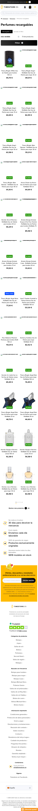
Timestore (5, 18)
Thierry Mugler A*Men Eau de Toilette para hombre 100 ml (9, 73)
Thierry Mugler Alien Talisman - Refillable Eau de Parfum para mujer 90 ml (9, 185)
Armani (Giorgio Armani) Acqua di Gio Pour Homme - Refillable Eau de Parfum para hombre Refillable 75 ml (28, 224)
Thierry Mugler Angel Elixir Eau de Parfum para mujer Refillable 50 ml (28, 414)
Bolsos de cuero (18, 698)
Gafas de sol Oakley (18, 695)
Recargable (6, 32)
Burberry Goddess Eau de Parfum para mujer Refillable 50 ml (28, 340)
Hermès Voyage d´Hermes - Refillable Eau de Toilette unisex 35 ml (28, 452)
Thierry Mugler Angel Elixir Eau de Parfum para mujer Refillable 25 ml (9, 414)
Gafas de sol (18, 646)
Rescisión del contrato (18, 727)
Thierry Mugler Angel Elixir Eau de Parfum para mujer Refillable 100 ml (28, 377)
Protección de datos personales (18, 717)
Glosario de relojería (18, 747)
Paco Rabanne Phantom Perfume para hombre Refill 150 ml (9, 340)
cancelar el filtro (18, 31)
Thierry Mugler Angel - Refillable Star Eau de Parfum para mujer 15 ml (9, 110)
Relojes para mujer (18, 675)
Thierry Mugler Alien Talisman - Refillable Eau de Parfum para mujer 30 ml (28, 147)
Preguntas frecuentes (18, 744)
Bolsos (18, 650)
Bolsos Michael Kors (18, 701)
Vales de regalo (18, 659)
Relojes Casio (18, 679)
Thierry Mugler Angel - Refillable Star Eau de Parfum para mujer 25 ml (28, 73)
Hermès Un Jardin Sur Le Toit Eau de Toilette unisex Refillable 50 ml (9, 377)
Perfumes (12, 18)
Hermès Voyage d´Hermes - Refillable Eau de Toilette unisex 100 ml (9, 452)
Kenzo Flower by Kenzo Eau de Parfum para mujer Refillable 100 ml (28, 185)
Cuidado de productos (18, 740)
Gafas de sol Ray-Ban (18, 692)
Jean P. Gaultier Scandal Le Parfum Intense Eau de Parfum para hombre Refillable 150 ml (28, 301)
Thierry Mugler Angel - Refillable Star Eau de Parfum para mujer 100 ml (28, 110)
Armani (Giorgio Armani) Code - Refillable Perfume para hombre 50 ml (28, 263)
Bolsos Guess (18, 705)
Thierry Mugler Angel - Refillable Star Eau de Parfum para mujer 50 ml (9, 147)
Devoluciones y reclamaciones (18, 724)
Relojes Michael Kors (18, 682)
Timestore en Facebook (18, 777)
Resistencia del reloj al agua (19, 737)
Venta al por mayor (18, 757)
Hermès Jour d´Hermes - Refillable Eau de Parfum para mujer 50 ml (28, 489)
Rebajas (18, 663)
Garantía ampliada (18, 753)
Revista (18, 750)
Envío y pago (18, 721)
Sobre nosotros (18, 731)
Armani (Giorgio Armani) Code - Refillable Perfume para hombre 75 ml (10, 263)
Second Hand (18, 656)
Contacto (18, 734)
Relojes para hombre (18, 672)
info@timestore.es (20, 767)
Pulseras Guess (18, 685)
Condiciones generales (18, 714)
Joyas (19, 643)
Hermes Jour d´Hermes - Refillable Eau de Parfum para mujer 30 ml (9, 489)
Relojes (18, 640)
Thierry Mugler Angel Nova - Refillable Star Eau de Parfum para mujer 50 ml (9, 300)
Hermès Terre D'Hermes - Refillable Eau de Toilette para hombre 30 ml (9, 222)
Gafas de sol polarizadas (18, 688)
